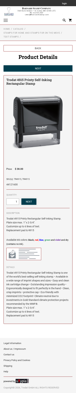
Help (6, 371)
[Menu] (6, 21)
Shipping (8, 366)
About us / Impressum (15, 349)
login (64, 3)
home (7, 29)
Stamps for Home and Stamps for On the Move (32, 33)
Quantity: (11, 195)
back (38, 48)
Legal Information (12, 343)
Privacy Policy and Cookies (17, 360)
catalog (18, 29)
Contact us (9, 354)
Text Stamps (11, 37)
